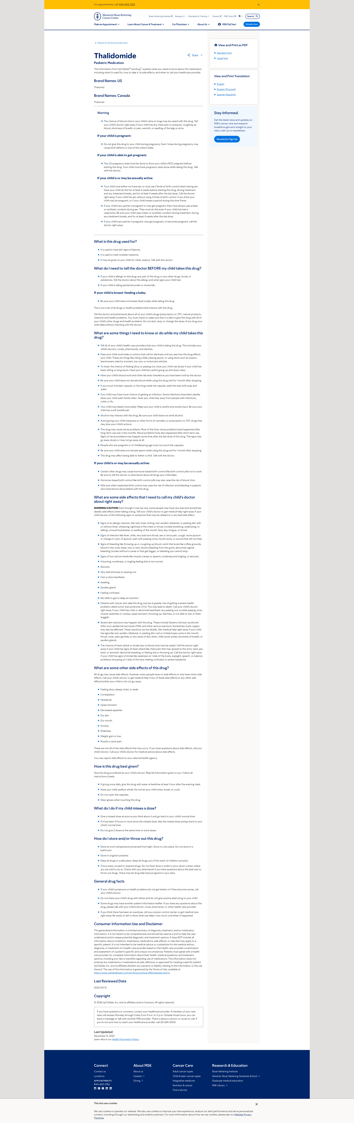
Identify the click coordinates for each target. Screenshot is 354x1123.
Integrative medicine (184, 1080)
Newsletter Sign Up (227, 139)
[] (226, 89)
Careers (137, 1076)
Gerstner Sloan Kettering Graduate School (235, 1076)
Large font (222, 58)
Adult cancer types (183, 1071)
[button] (180, 16)
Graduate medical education (227, 1080)
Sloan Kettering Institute (225, 1071)
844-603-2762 (127, 4)
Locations (99, 1076)
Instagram (95, 1088)
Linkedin (111, 1088)
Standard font (224, 53)
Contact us (100, 1071)
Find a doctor (180, 1090)
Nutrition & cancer (182, 1085)
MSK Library (218, 1085)
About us (138, 1071)
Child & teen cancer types (187, 1076)
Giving (137, 1080)
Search (250, 16)
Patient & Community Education (112, 43)
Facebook (99, 1088)
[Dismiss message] (258, 4)
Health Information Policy (125, 1039)
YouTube (107, 1088)
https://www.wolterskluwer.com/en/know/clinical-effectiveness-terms (132, 972)
